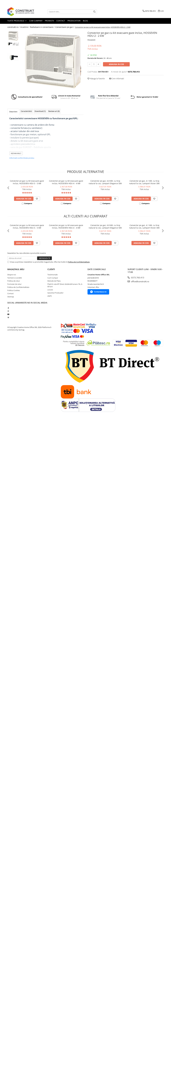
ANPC (49, 296)
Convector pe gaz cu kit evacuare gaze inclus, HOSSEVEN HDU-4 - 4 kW (66, 182)
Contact (10, 293)
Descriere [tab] (13, 111)
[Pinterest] (8, 311)
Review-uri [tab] (54, 111)
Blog (85, 20)
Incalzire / (25, 27)
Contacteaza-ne (100, 292)
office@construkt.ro (140, 281)
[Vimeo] (8, 317)
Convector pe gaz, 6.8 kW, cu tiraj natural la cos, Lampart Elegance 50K (105, 182)
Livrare (50, 289)
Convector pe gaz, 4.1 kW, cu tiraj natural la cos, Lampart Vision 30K (144, 182)
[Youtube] (8, 314)
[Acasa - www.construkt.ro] (20, 11)
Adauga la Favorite (97, 78)
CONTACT (60, 20)
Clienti (51, 269)
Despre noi (11, 274)
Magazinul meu (15, 269)
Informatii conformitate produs (21, 158)
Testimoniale (52, 274)
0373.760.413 (137, 277)
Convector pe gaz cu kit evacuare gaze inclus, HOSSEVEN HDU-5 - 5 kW (27, 182)
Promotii (49, 20)
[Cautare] (94, 11)
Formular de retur (14, 284)
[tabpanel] (51, 60)
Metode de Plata (54, 281)
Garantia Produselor (55, 293)
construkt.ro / (13, 27)
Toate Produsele (16, 20)
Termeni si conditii (14, 278)
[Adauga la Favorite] (37, 199)
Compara (28, 203)
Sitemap (10, 296)
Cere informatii (117, 78)
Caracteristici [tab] (26, 111)
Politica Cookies (13, 290)
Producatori (74, 20)
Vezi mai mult (16, 153)
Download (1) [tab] (40, 111)
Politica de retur (13, 281)
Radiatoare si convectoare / (42, 27)
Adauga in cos (116, 64)
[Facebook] (8, 308)
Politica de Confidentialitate (79, 262)
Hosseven (91, 40)
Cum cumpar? (35, 20)
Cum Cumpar (52, 278)
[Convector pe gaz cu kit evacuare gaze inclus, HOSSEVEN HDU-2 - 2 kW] (51, 60)
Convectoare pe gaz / (65, 27)
